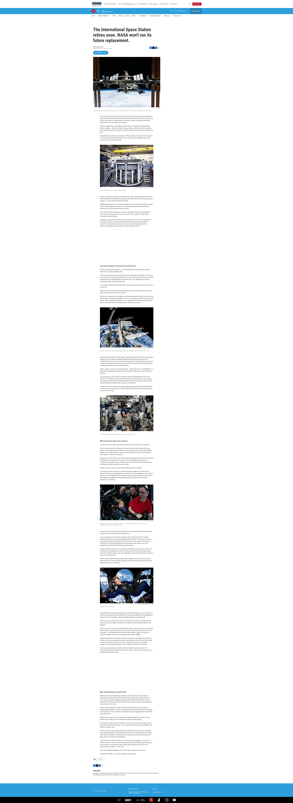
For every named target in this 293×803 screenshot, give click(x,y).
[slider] (100, 11)
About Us (167, 15)
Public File (154, 788)
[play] (93, 11)
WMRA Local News (133, 788)
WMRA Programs (103, 15)
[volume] (98, 11)
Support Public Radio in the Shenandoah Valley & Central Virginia (138, 792)
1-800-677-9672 (156, 792)
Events (133, 15)
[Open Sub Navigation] (96, 15)
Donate (197, 4)
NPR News (100, 759)
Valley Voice (177, 15)
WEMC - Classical (124, 15)
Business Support (155, 15)
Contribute (142, 15)
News (93, 15)
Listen (114, 15)
